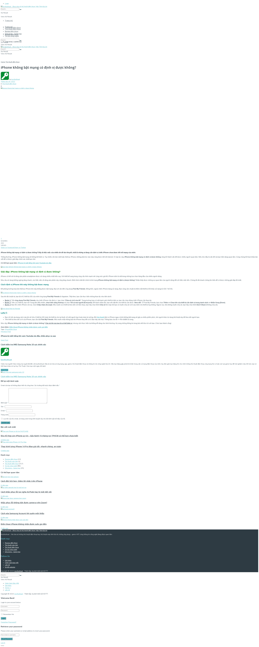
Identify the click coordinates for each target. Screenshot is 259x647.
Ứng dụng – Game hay (13, 41)
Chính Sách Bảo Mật (12, 583)
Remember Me (8, 614)
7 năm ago (4, 528)
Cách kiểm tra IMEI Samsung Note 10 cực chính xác (23, 376)
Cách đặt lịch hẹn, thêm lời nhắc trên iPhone (21, 481)
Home (3, 62)
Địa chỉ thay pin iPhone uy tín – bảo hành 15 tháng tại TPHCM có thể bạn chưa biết (39, 435)
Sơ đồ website (10, 567)
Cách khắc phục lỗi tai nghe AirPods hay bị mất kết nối (26, 492)
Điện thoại (13, 329)
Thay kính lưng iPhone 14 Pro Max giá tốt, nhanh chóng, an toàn (31, 446)
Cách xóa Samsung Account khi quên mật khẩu (22, 513)
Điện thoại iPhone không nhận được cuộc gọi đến (28, 327)
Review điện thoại (11, 31)
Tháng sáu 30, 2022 (8, 81)
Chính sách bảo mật (11, 563)
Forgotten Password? (8, 622)
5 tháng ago (5, 451)
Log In (3, 643)
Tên (2, 407)
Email (3, 411)
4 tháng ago (5, 440)
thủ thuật (100, 317)
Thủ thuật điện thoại (13, 27)
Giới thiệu (8, 560)
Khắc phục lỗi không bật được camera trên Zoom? (24, 502)
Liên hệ (7, 565)
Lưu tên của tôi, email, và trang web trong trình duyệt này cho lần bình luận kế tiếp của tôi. (34, 419)
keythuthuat (15, 79)
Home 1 (8, 588)
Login (7, 3)
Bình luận (4, 403)
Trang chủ (9, 20)
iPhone (7, 329)
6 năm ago (4, 485)
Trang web (4, 415)
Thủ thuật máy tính (11, 461)
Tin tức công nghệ (12, 36)
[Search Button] (20, 9)
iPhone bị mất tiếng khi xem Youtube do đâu (34, 263)
